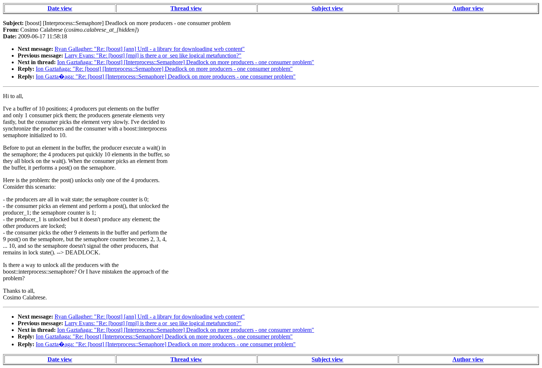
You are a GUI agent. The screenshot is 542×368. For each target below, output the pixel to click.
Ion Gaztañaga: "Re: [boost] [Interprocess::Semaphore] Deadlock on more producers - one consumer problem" (185, 62)
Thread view (186, 8)
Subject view (327, 8)
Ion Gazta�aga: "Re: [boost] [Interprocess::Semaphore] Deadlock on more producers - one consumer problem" (166, 76)
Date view (60, 8)
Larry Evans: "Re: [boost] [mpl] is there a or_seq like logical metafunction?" (153, 55)
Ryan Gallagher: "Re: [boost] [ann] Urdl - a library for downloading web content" (150, 49)
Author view (468, 8)
